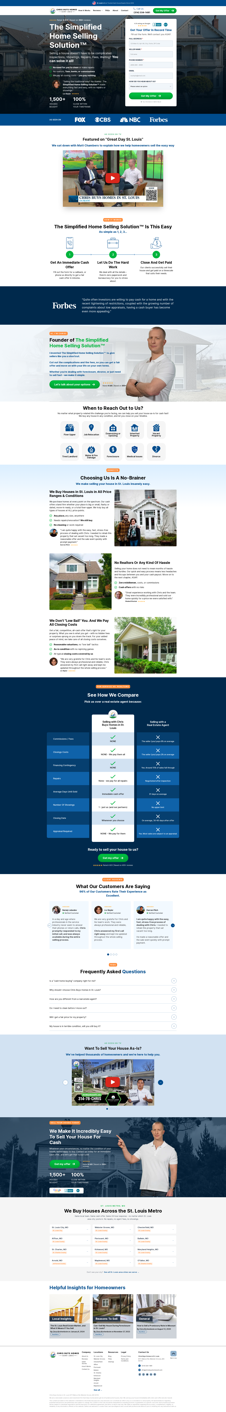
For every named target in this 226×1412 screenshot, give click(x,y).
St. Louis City (98, 1356)
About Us (85, 1356)
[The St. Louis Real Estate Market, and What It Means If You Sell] (69, 1308)
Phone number (136, 60)
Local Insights (61, 1318)
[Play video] (113, 178)
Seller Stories (84, 1363)
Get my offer (111, 857)
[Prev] (49, 925)
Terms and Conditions (125, 1360)
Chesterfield (98, 1362)
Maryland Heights (97, 1379)
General (144, 1318)
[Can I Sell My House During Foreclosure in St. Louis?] (113, 1308)
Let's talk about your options (72, 384)
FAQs (107, 10)
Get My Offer (162, 10)
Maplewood (98, 1386)
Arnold (96, 1383)
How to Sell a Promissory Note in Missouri (156, 1325)
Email (131, 71)
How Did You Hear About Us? (142, 81)
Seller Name (135, 49)
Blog (109, 1356)
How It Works (84, 10)
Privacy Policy (126, 1356)
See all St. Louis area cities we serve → (121, 1272)
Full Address (136, 39)
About (115, 10)
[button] (108, 954)
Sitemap (111, 1362)
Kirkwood (97, 1376)
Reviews (97, 10)
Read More (56, 1334)
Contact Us (85, 1369)
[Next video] (160, 1082)
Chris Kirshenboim (60, 1332)
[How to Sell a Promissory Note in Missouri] (156, 1308)
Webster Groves (99, 1359)
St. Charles (97, 1373)
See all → (98, 1390)
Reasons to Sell (106, 1318)
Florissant (97, 1367)
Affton (96, 1364)
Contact (124, 10)
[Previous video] (65, 1082)
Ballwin (96, 1370)
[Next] (173, 925)
